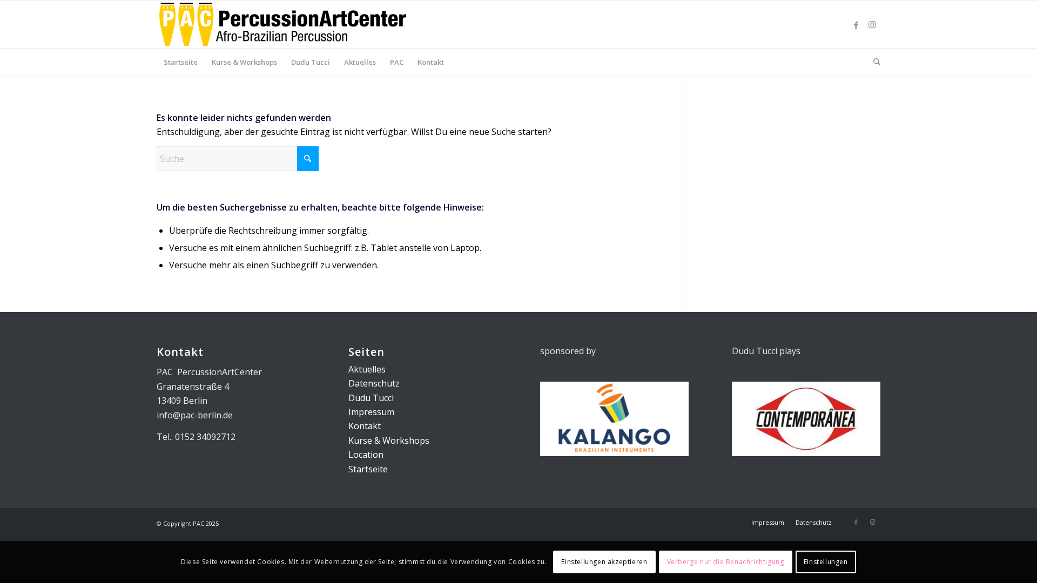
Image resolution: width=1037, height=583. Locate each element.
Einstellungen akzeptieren (604, 561)
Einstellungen (826, 561)
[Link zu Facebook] (856, 24)
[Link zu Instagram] (872, 24)
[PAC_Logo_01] (283, 24)
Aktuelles (367, 369)
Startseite (368, 469)
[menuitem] (181, 62)
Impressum (371, 412)
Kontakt (364, 426)
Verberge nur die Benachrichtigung (725, 561)
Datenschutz (374, 383)
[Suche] (873, 62)
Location (365, 454)
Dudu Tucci (371, 398)
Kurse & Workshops (388, 440)
